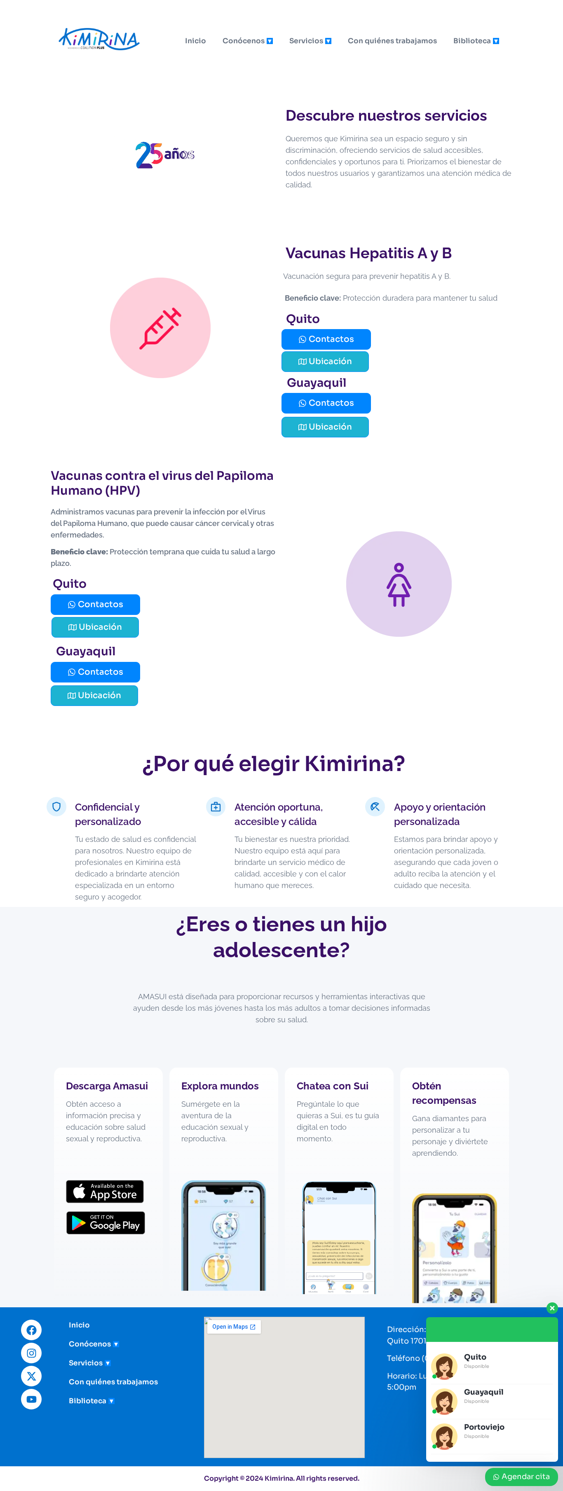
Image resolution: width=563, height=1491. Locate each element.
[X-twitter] (31, 1376)
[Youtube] (31, 1399)
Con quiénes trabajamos (392, 41)
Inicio (195, 41)
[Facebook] (31, 1330)
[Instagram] (31, 1353)
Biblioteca (472, 41)
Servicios (306, 41)
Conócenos (244, 41)
